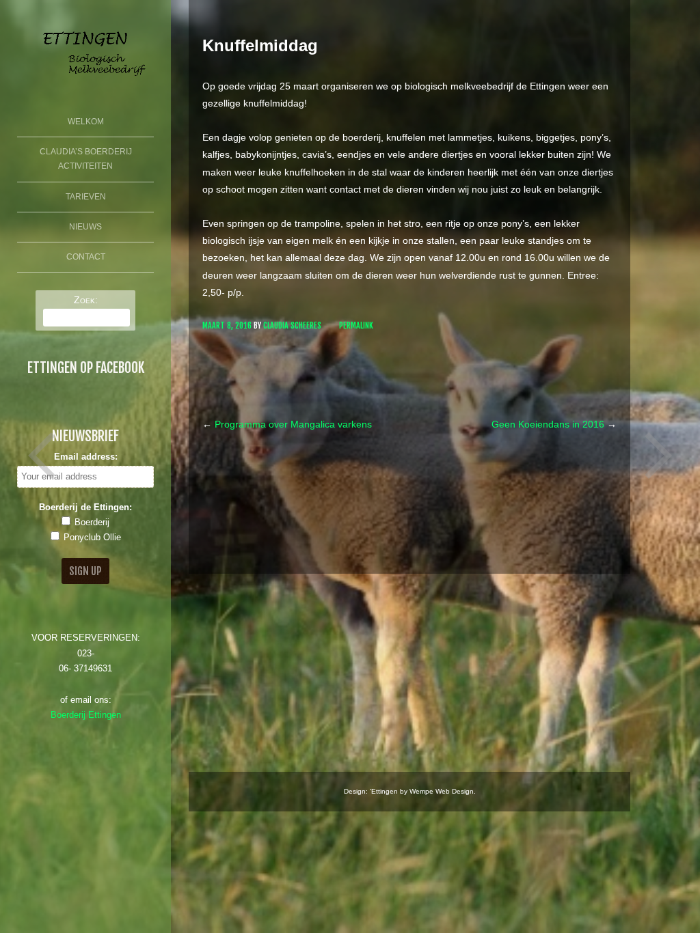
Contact (85, 257)
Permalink (356, 325)
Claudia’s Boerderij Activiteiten (86, 159)
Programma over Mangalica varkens (287, 424)
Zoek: (86, 299)
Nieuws (85, 227)
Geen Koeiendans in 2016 (554, 424)
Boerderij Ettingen (86, 715)
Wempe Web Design (441, 791)
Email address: (86, 457)
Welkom (86, 121)
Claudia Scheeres (292, 325)
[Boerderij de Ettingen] (85, 80)
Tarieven (86, 196)
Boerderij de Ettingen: (85, 507)
